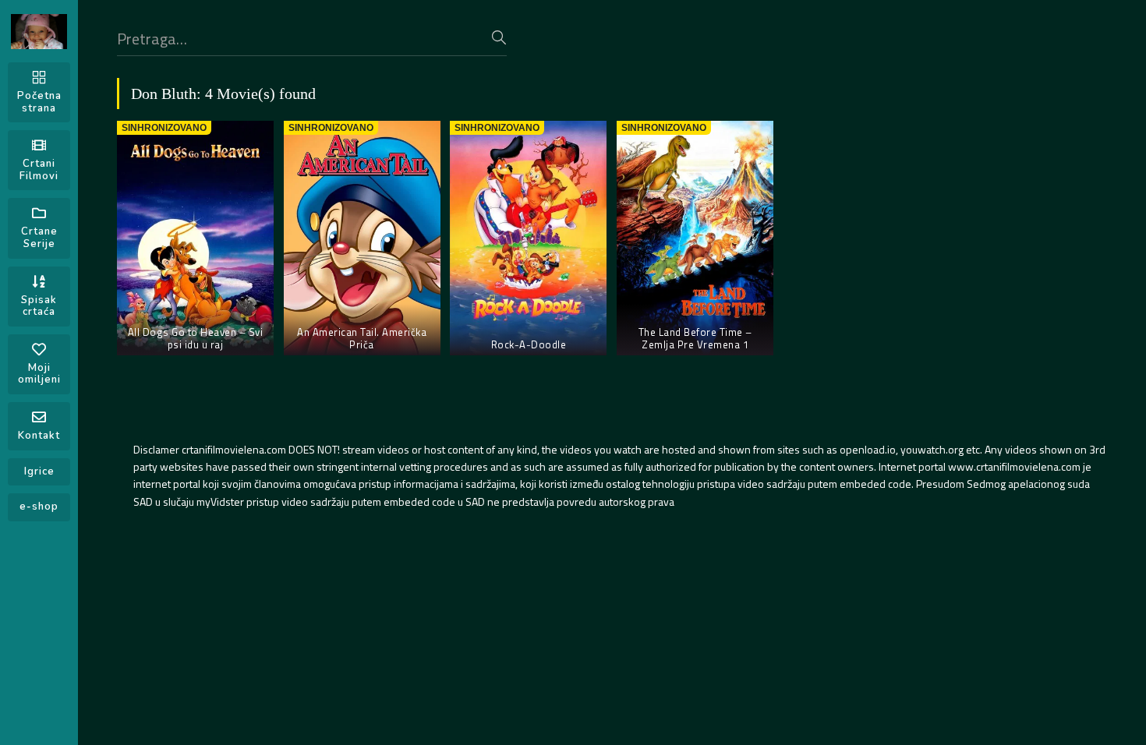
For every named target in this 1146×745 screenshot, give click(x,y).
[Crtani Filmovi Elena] (39, 31)
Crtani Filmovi (38, 170)
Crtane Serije (39, 237)
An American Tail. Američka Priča (361, 338)
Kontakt (39, 436)
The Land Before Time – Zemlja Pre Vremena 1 (695, 338)
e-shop (38, 507)
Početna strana (39, 102)
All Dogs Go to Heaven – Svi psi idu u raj (196, 338)
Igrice (39, 471)
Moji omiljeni (39, 374)
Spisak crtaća (39, 306)
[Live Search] (499, 37)
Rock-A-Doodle (529, 344)
